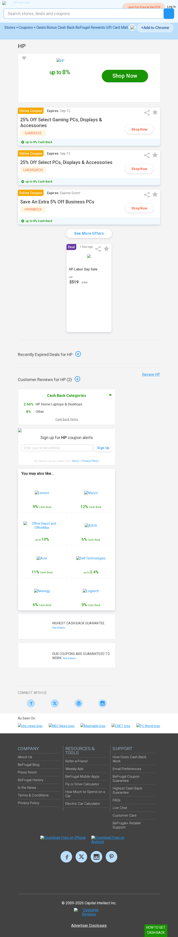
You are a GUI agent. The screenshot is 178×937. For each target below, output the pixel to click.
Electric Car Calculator (82, 804)
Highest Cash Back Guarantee (127, 790)
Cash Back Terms (66, 419)
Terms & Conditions (33, 795)
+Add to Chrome (155, 28)
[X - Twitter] (54, 703)
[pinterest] (111, 857)
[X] (81, 857)
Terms (75, 460)
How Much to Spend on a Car (85, 794)
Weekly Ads (74, 769)
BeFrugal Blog (28, 765)
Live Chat (120, 808)
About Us (25, 757)
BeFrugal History (30, 780)
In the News (27, 788)
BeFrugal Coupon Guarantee (126, 778)
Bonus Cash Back (61, 27)
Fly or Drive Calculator (82, 784)
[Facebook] (30, 703)
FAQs (117, 800)
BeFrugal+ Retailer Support (127, 825)
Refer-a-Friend (76, 761)
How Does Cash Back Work (129, 759)
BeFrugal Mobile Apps (82, 776)
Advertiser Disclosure (89, 925)
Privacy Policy (90, 460)
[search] (169, 13)
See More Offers (89, 233)
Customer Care (125, 815)
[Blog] (77, 703)
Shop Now (139, 129)
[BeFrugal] (19, 3)
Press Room (27, 772)
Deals (41, 27)
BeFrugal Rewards (90, 27)
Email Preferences (127, 769)
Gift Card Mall (117, 27)
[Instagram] (101, 703)
